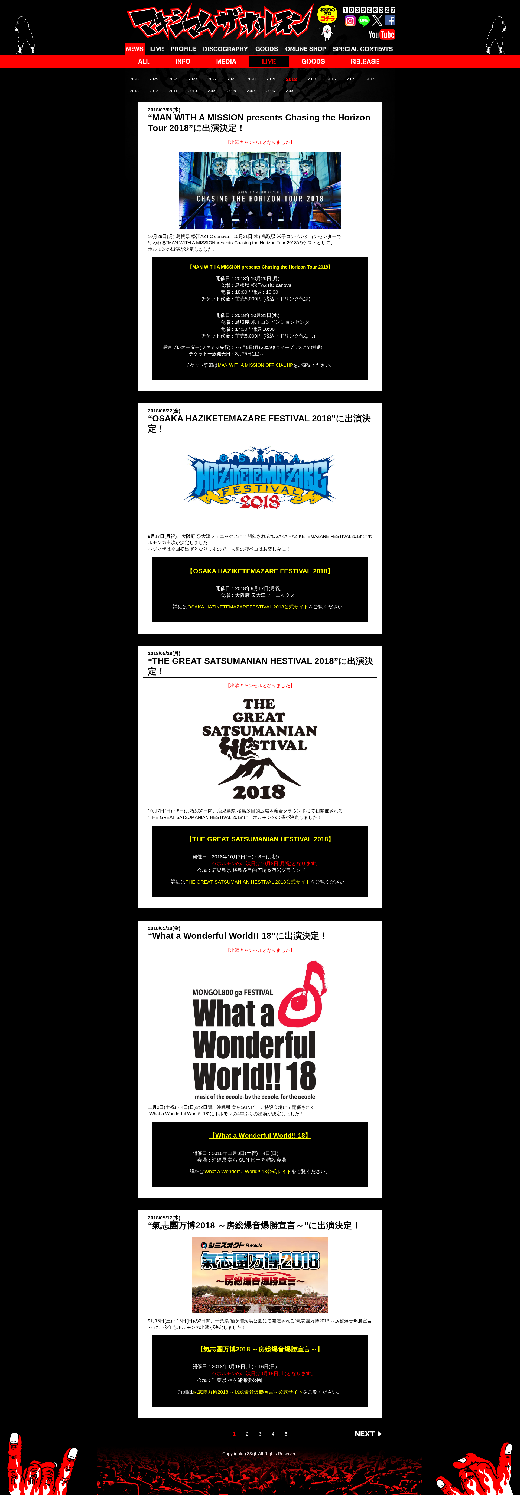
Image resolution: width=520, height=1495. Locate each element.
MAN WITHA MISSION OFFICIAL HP (255, 365)
